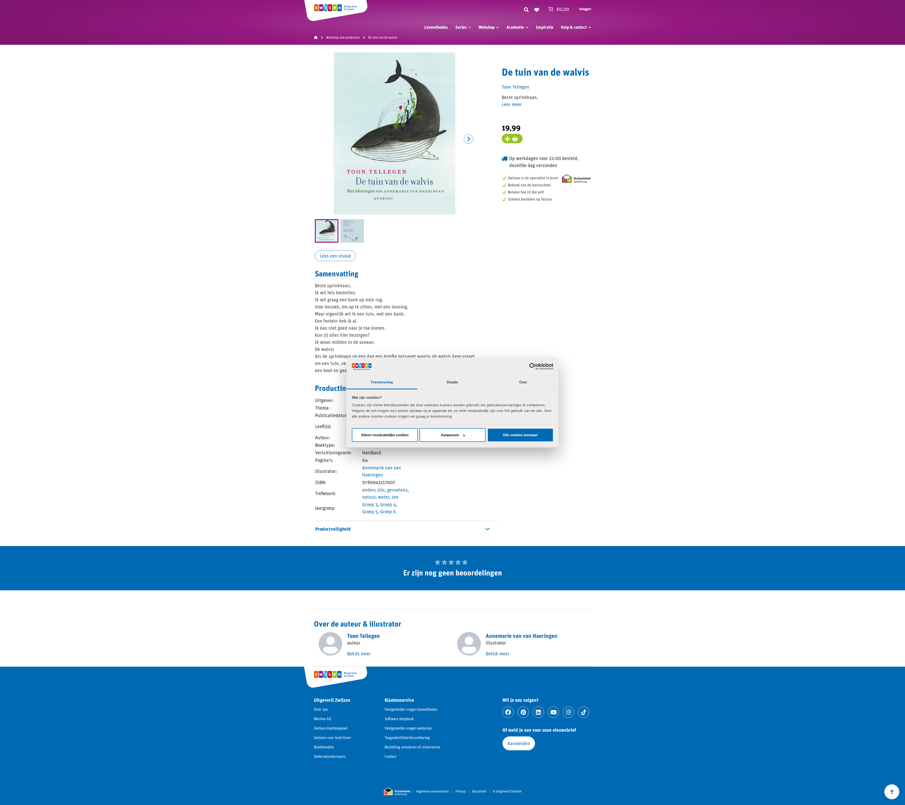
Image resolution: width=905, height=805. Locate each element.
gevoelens (397, 490)
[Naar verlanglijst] (536, 8)
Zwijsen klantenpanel (330, 728)
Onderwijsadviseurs (330, 756)
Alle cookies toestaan (520, 435)
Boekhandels (324, 746)
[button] (468, 139)
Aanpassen (450, 435)
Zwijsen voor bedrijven (332, 737)
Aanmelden (518, 743)
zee (395, 497)
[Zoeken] (526, 8)
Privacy (461, 791)
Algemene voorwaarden (432, 791)
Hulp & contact (574, 27)
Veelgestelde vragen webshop (408, 728)
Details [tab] (452, 382)
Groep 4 (388, 504)
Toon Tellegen (515, 87)
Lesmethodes (436, 27)
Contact (390, 756)
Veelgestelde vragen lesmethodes (411, 709)
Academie (515, 27)
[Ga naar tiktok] (583, 712)
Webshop (486, 27)
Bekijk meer (359, 653)
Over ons (321, 709)
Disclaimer (479, 791)
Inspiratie (544, 27)
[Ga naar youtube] (553, 712)
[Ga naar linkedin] (538, 712)
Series (461, 27)
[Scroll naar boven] (891, 791)
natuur (368, 497)
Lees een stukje (335, 256)
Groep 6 (388, 511)
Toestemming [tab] (381, 382)
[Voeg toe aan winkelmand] (512, 138)
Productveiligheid (333, 529)
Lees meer (512, 104)
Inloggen (585, 9)
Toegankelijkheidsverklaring (407, 737)
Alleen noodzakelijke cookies (385, 435)
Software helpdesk (399, 718)
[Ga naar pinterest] (523, 712)
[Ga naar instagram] (568, 712)
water (383, 497)
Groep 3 (370, 504)
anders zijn (373, 490)
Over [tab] (523, 382)
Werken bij (322, 718)
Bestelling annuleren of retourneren (412, 746)
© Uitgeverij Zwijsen (507, 791)
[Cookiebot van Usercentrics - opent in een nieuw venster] (532, 366)
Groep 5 (370, 511)
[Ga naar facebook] (508, 712)
